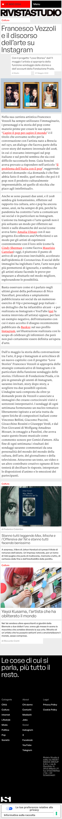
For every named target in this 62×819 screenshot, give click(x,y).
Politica (5, 730)
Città (4, 704)
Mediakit (27, 714)
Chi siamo (27, 704)
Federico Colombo (13, 529)
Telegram (27, 750)
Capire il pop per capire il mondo (25, 133)
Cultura (5, 20)
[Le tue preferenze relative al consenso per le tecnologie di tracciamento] (56, 813)
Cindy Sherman (12, 248)
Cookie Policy (50, 709)
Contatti (26, 709)
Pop (4, 735)
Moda (5, 724)
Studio (16, 73)
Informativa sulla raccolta (19, 815)
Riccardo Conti (11, 640)
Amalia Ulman (27, 232)
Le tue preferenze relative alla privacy (34, 808)
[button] (46, 4)
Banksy (26, 327)
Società (6, 740)
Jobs (25, 719)
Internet (6, 714)
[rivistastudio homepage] (31, 12)
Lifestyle (6, 719)
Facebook (27, 740)
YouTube (26, 745)
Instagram (8, 331)
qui (51, 311)
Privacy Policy (50, 704)
